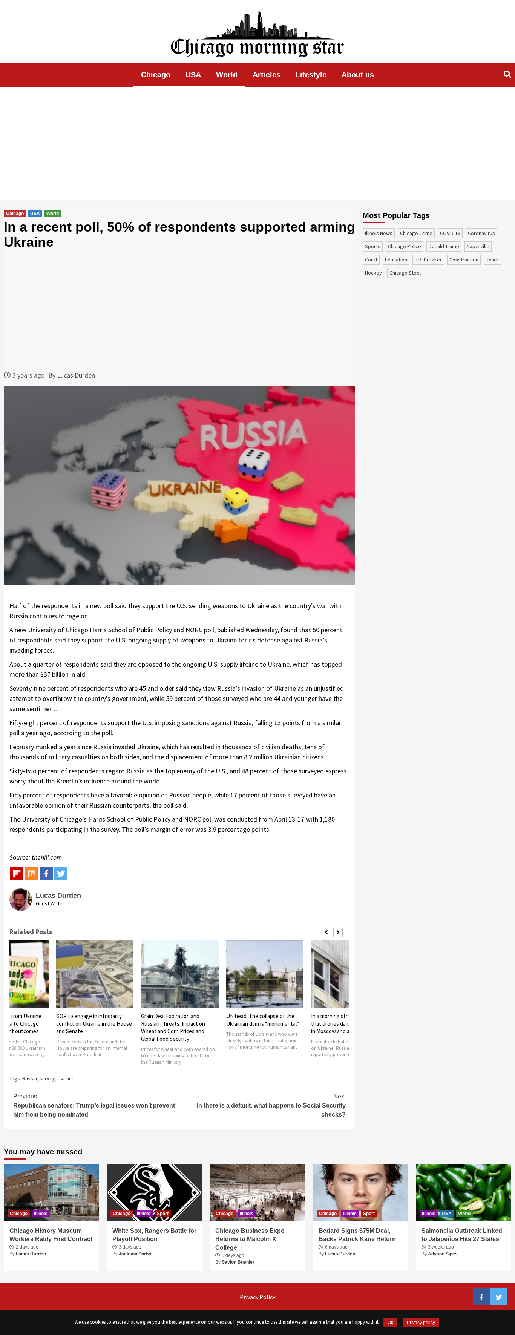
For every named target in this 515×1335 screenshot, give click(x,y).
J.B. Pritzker (428, 259)
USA (193, 75)
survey (47, 1078)
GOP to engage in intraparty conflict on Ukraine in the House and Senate (94, 1023)
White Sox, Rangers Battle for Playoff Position (154, 1234)
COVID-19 (450, 233)
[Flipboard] (16, 873)
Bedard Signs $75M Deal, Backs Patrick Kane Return (357, 1234)
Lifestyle (311, 75)
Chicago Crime (416, 233)
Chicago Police (404, 246)
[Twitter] (60, 873)
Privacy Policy (257, 1297)
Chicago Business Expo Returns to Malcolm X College (250, 1239)
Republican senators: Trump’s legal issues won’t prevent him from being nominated (94, 1105)
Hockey (373, 272)
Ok (390, 1322)
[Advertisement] (257, 143)
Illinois (41, 1213)
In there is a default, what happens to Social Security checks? (271, 1105)
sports (372, 246)
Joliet (492, 259)
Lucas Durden (76, 375)
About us (358, 75)
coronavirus (481, 233)
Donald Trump (444, 246)
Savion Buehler (238, 1262)
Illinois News (378, 233)
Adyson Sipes (443, 1254)
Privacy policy (421, 1322)
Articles (266, 75)
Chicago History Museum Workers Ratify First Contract (50, 1234)
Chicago (155, 75)
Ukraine (66, 1078)
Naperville (478, 246)
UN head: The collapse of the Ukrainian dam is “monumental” (262, 1019)
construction (463, 259)
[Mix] (31, 873)
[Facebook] (46, 873)
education (396, 259)
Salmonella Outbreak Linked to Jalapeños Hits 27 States (462, 1234)
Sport (163, 1213)
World (227, 75)
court (371, 259)
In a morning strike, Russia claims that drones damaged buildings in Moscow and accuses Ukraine (349, 1023)
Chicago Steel (405, 272)
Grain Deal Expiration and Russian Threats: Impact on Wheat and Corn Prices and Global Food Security (173, 1027)
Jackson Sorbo (135, 1254)
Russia (29, 1078)
